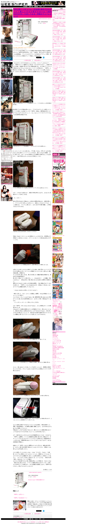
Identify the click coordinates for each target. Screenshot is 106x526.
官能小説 (54, 350)
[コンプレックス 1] (7, 25)
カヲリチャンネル (56, 375)
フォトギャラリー (56, 339)
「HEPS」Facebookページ (20, 497)
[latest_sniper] (58, 172)
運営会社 (47, 521)
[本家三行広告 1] (7, 165)
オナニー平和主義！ (56, 371)
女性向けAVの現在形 (56, 380)
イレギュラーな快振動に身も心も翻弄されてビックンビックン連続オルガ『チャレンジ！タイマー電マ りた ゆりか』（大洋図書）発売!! (58, 107)
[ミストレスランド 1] (7, 148)
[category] (58, 332)
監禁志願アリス (55, 357)
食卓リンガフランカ (56, 342)
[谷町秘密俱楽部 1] (7, 42)
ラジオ (36, 519)
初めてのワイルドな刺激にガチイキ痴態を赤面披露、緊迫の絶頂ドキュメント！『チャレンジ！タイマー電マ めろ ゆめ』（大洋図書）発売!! (58, 140)
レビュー (54, 364)
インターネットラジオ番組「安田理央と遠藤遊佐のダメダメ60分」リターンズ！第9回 (58, 13)
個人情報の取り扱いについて (24, 521)
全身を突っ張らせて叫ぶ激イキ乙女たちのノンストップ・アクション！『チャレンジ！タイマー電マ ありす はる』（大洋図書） (58, 66)
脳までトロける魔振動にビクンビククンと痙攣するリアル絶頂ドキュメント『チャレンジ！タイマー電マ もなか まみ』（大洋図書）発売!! (58, 148)
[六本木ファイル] (7, 130)
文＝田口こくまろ (17, 517)
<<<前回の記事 (27, 60)
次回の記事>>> (37, 60)
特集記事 (54, 333)
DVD (41, 6)
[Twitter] (58, 383)
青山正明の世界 (55, 376)
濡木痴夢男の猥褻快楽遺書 (58, 347)
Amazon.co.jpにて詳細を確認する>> (36, 479)
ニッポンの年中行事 (56, 340)
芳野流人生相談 (55, 349)
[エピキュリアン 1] (7, 112)
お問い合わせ (41, 521)
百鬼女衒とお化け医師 (57, 353)
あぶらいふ (54, 344)
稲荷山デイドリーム (56, 354)
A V (44, 6)
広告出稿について (34, 521)
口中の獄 (54, 351)
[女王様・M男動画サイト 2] (7, 183)
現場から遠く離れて (56, 367)
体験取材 (36, 6)
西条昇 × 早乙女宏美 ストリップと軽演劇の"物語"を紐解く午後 (58, 18)
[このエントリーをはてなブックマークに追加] (43, 57)
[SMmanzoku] (7, 77)
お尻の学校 (54, 336)
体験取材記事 (55, 335)
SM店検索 (25, 6)
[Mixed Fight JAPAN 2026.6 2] (7, 60)
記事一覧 (31, 6)
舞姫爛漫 (54, 378)
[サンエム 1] (7, 95)
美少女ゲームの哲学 (56, 365)
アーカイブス (55, 338)
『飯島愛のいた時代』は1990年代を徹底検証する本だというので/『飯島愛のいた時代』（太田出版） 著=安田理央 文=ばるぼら (59, 25)
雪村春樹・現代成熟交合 (57, 346)
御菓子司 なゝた (56, 343)
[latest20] (58, 10)
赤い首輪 (54, 356)
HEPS (44, 23)
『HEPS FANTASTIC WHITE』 (45, 18)
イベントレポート (56, 379)
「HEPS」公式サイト (18, 494)
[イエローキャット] (48, 5)
